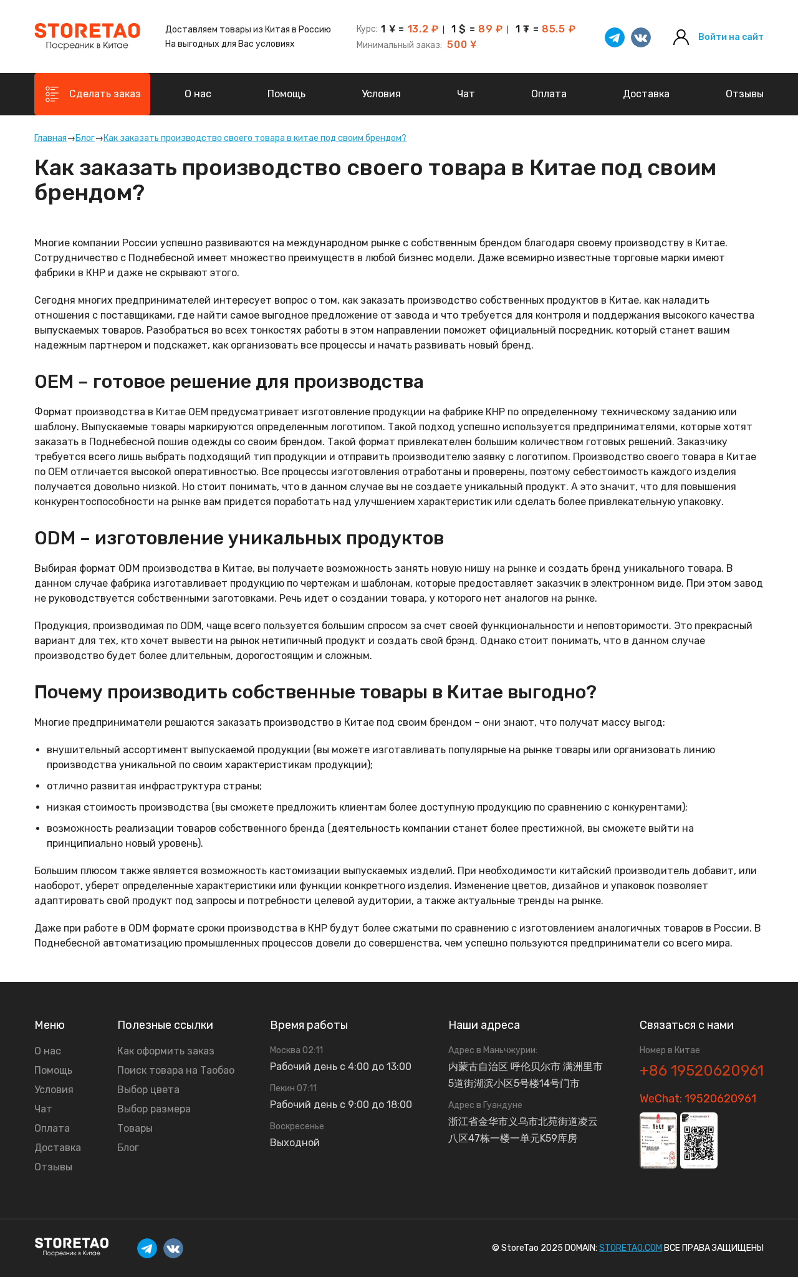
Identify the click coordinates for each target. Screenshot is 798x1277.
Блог (85, 138)
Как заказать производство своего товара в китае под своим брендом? (254, 138)
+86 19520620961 (702, 1070)
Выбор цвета (148, 1090)
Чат (466, 94)
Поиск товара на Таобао (175, 1071)
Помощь (286, 94)
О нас (198, 94)
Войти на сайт (731, 37)
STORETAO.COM (630, 1248)
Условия (381, 94)
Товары (135, 1129)
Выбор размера (154, 1109)
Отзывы (745, 94)
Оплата (549, 94)
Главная (50, 138)
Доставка (646, 94)
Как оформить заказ (165, 1051)
